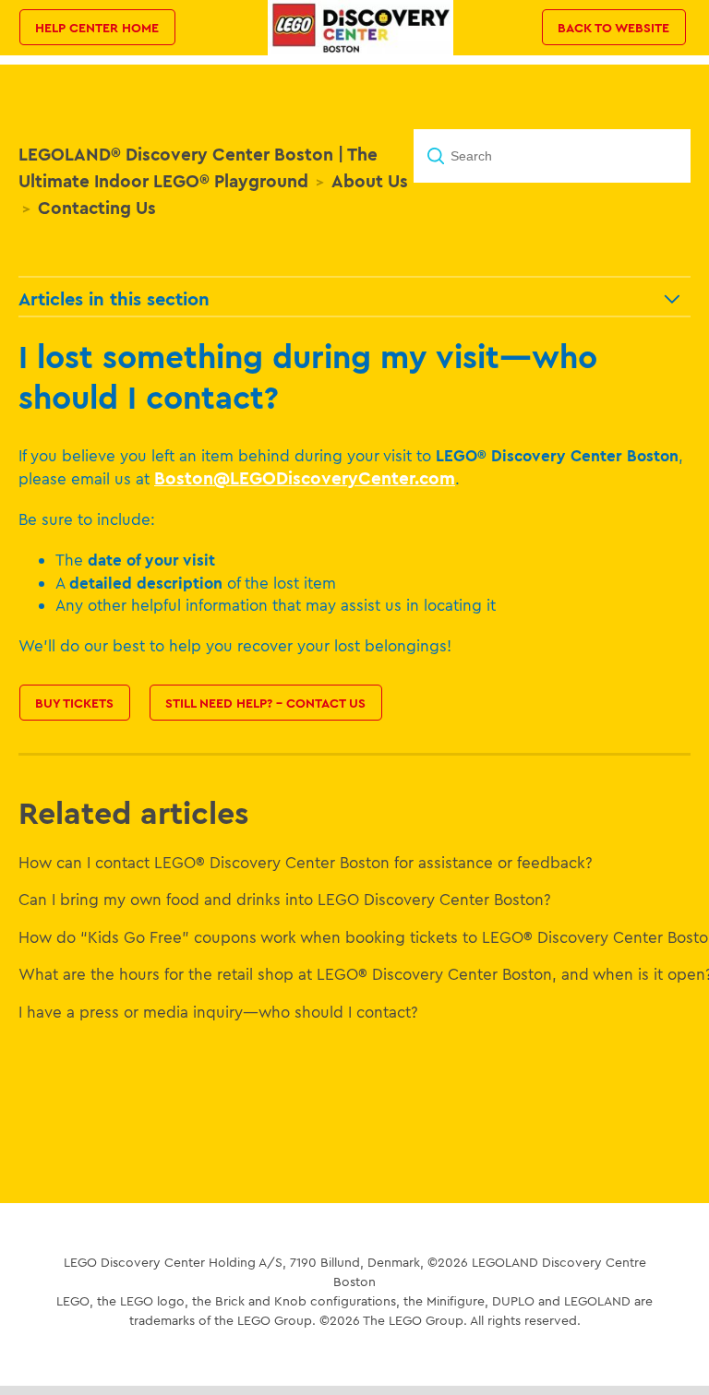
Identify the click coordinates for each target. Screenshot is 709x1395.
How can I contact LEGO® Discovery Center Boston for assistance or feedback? (305, 862)
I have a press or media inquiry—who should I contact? (218, 1011)
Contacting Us (97, 208)
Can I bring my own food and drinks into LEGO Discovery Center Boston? (284, 899)
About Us (369, 181)
